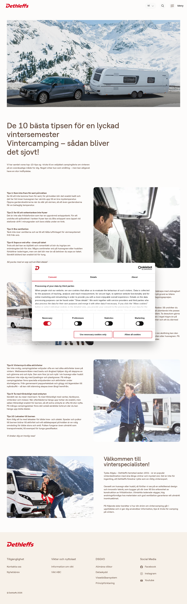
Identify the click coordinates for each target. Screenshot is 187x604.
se (148, 6)
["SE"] (17, 5)
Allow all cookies (133, 334)
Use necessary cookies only (93, 334)
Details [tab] (93, 277)
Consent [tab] (52, 277)
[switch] (78, 323)
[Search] (162, 6)
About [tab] (135, 277)
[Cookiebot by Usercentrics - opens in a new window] (140, 268)
